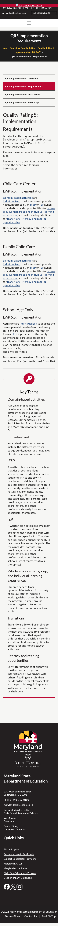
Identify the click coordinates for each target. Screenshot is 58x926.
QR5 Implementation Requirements (24, 86)
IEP (42, 204)
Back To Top (49, 916)
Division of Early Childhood (18, 877)
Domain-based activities (18, 197)
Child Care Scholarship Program (20, 873)
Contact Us (30, 916)
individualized (11, 201)
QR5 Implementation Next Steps (22, 102)
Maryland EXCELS (13, 863)
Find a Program (11, 849)
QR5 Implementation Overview (22, 78)
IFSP (33, 204)
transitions (14, 218)
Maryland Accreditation (16, 868)
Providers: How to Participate (19, 854)
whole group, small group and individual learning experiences (29, 211)
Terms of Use (12, 916)
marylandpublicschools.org (13, 13)
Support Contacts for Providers (20, 858)
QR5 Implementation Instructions (22, 94)
